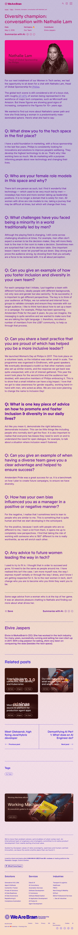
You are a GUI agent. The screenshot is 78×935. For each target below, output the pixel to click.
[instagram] (61, 928)
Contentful (8, 888)
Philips (35, 86)
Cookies (67, 923)
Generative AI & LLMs (12, 882)
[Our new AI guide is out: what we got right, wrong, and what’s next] (56, 680)
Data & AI (32, 882)
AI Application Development (38, 898)
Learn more (12, 817)
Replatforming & (10, 898)
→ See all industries (59, 898)
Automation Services (36, 888)
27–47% (22, 95)
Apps (6, 885)
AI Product (32, 901)
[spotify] (68, 928)
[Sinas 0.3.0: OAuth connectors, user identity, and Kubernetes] (21, 680)
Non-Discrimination (56, 924)
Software (13, 885)
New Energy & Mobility (60, 890)
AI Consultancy (34, 885)
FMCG (55, 888)
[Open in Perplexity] (27, 34)
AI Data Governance (11, 896)
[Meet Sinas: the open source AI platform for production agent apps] (21, 706)
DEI (49, 923)
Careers (30, 923)
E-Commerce (33, 893)
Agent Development (35, 904)
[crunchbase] (72, 928)
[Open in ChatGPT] (31, 34)
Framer (15, 888)
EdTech (55, 893)
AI (72, 923)
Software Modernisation (37, 896)
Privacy (43, 923)
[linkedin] (57, 928)
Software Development (36, 890)
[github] (65, 928)
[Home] (13, 4)
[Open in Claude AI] (34, 34)
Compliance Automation (13, 901)
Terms (36, 923)
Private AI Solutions (11, 890)
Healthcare (56, 885)
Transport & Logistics (60, 882)
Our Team (9, 774)
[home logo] (27, 916)
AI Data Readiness (11, 893)
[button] (66, 3)
